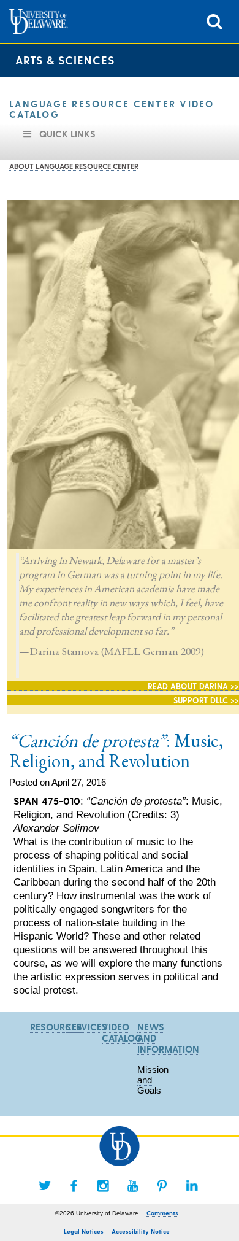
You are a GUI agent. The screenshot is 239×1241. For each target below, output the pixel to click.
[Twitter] (44, 1185)
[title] (214, 20)
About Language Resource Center (73, 165)
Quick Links (67, 133)
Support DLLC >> (206, 700)
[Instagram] (103, 1185)
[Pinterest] (162, 1185)
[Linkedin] (191, 1185)
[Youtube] (133, 1185)
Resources (56, 1026)
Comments (162, 1212)
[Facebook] (74, 1185)
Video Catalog (122, 1032)
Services (86, 1026)
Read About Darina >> (193, 685)
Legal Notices (84, 1231)
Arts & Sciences (65, 59)
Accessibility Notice (141, 1231)
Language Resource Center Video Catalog (111, 109)
